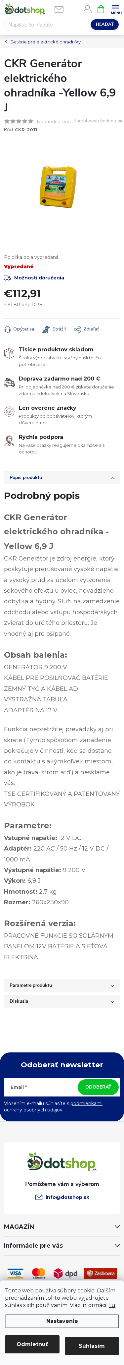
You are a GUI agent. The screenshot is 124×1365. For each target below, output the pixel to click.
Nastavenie (62, 1321)
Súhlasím (92, 1346)
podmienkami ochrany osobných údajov (53, 1106)
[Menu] (115, 9)
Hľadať (105, 25)
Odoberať (98, 1087)
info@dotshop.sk (67, 1197)
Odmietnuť (32, 1344)
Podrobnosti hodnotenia (98, 121)
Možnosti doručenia (39, 278)
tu (112, 1305)
